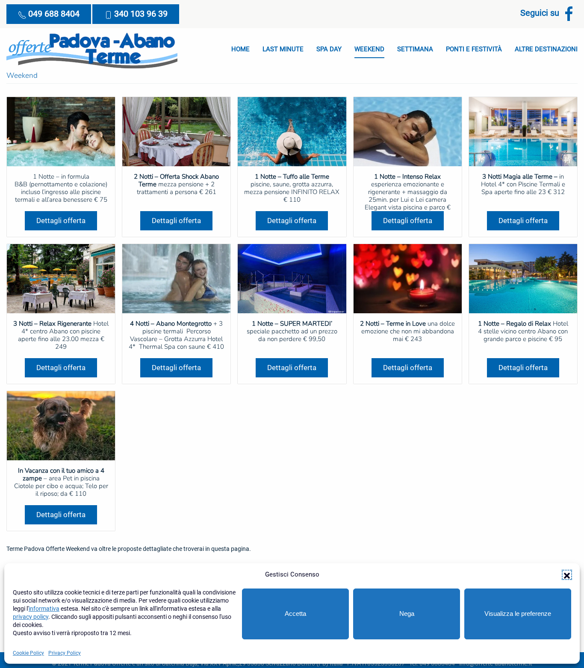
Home (240, 49)
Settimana (415, 49)
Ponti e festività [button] (474, 49)
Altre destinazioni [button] (546, 49)
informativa (44, 608)
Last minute (283, 49)
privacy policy (30, 616)
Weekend (369, 49)
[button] (567, 575)
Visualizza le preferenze (517, 613)
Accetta (295, 613)
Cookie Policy (28, 653)
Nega (406, 613)
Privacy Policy (64, 653)
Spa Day (329, 49)
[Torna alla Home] (91, 49)
